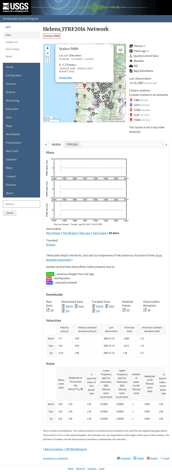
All (52, 310)
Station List (12, 42)
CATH (142, 105)
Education (12, 109)
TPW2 (142, 110)
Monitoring (12, 100)
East (81, 306)
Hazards (11, 84)
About (9, 56)
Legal (101, 468)
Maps (9, 126)
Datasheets (141, 71)
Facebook (126, 458)
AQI (133, 66)
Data (8, 35)
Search (9, 212)
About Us (80, 468)
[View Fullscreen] (47, 60)
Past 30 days (53, 233)
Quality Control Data (143, 56)
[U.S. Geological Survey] (15, 7)
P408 (141, 100)
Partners (11, 185)
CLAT (141, 115)
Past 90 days (70, 233)
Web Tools (12, 151)
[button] (99, 87)
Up (67, 310)
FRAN (142, 120)
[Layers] (120, 49)
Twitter (140, 458)
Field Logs (139, 51)
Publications (13, 142)
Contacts (92, 468)
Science (10, 92)
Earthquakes (13, 75)
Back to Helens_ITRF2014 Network (66, 449)
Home (9, 67)
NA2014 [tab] (56, 144)
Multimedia (13, 134)
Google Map (65, 77)
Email (166, 458)
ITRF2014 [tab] (72, 144)
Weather (136, 61)
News (9, 168)
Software (11, 159)
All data (114, 233)
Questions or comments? (55, 458)
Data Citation (13, 49)
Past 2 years (100, 233)
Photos (137, 46)
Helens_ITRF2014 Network (76, 29)
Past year (84, 233)
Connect (11, 176)
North (69, 306)
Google (154, 458)
